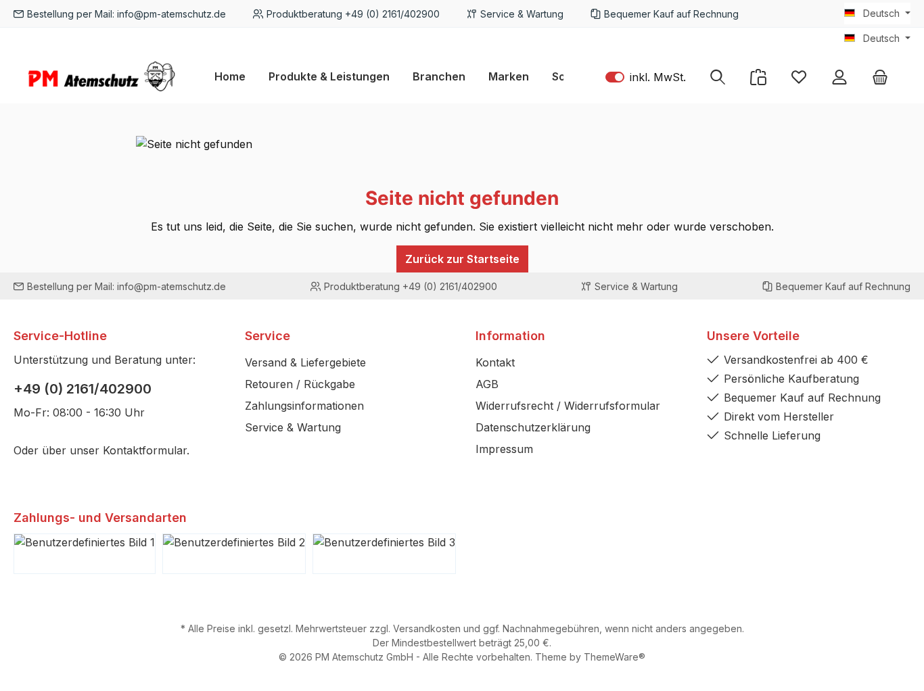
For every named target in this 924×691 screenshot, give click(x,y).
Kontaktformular (145, 450)
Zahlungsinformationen (304, 405)
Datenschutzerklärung (533, 427)
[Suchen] (718, 77)
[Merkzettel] (799, 77)
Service (267, 336)
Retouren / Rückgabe (300, 384)
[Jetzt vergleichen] (758, 77)
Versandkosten (427, 628)
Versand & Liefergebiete (305, 362)
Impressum (504, 449)
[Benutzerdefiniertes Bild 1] (85, 553)
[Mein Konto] (839, 77)
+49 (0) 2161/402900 (83, 389)
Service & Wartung (293, 427)
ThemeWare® (614, 657)
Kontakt (495, 362)
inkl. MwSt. (645, 77)
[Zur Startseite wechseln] (101, 76)
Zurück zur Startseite (462, 259)
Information (510, 336)
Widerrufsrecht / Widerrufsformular (568, 405)
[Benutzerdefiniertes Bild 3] (384, 553)
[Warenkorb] (880, 77)
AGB (487, 384)
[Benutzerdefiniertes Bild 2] (234, 553)
